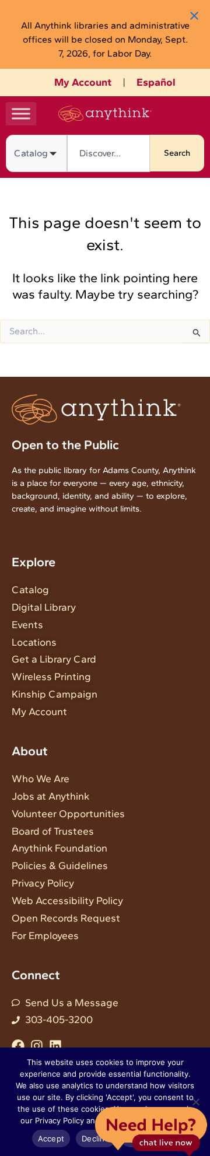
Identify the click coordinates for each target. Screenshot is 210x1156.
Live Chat (151, 1130)
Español (156, 82)
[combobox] (108, 153)
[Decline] (195, 1102)
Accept (51, 1138)
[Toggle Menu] (21, 113)
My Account (82, 82)
